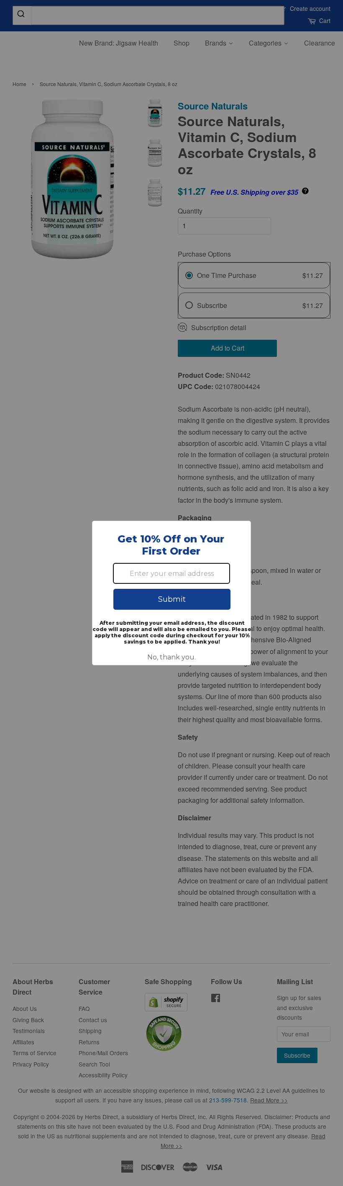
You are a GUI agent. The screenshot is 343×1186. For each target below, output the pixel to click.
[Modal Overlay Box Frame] (171, 593)
